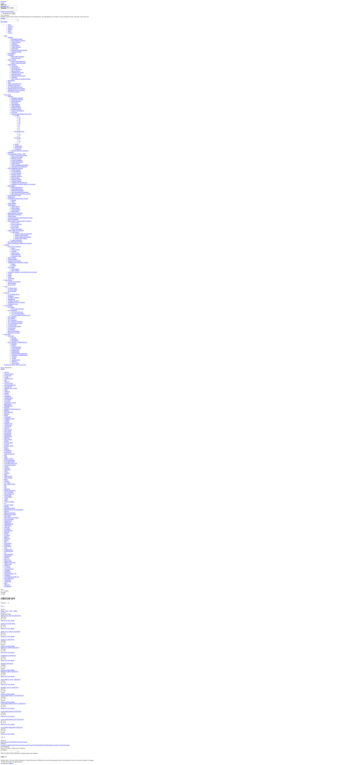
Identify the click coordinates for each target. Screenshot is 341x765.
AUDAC (7, 394)
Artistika (11, 763)
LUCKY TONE (8, 505)
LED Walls (11, 267)
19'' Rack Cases (12, 288)
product (3, 1)
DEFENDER (8, 436)
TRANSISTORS (16, 347)
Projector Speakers (16, 176)
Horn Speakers (15, 178)
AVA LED (7, 401)
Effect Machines (16, 254)
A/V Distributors (12, 310)
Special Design (12, 291)
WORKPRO (8, 586)
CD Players (14, 66)
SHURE (6, 557)
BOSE (6, 415)
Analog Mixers (15, 206)
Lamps (10, 273)
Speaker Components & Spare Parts (21, 114)
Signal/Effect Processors (14, 214)
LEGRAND (7, 495)
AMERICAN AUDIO (10, 388)
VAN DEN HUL (9, 578)
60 (5, 612)
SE (5, 553)
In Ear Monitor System (14, 195)
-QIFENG (14, 361)
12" (19, 122)
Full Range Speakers (17, 99)
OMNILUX (7, 522)
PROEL (6, 540)
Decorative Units (16, 256)
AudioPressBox (8, 398)
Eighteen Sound (8, 446)
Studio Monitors (15, 106)
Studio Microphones (17, 187)
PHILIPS (7, 532)
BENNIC (7, 407)
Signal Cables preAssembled (23, 237)
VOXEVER (7, 581)
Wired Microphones (16, 189)
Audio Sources (12, 64)
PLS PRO (7, 535)
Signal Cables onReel (21, 238)
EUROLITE (7, 452)
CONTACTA (8, 425)
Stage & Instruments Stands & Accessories (20, 243)
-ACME (13, 358)
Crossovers (18, 149)
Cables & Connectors (14, 85)
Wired (13, 202)
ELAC (6, 447)
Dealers (10, 28)
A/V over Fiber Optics (17, 313)
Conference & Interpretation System (18, 198)
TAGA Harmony (9, 569)
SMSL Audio (8, 564)
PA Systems (7, 94)
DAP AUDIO (8, 430)
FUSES (13, 345)
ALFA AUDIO (8, 383)
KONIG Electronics (10, 490)
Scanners (13, 251)
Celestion (7, 422)
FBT (5, 455)
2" (19, 136)
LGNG (6, 498)
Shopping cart (5, 6)
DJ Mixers (11, 296)
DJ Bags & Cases (13, 304)
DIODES (14, 344)
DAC (9, 82)
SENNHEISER (8, 554)
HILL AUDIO (8, 478)
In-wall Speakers (16, 171)
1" (19, 133)
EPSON (6, 449)
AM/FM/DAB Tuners (17, 72)
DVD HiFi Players (16, 69)
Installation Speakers (17, 98)
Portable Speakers (16, 109)
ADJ (5, 380)
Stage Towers (11, 285)
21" (19, 117)
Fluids (9, 277)
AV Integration (8, 305)
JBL (5, 486)
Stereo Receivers (16, 58)
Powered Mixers (16, 210)
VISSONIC (7, 580)
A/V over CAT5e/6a (17, 312)
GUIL (6, 471)
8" (19, 125)
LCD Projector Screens (14, 326)
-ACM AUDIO (15, 360)
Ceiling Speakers (16, 47)
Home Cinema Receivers (18, 61)
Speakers (10, 37)
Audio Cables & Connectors (16, 230)
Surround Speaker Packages (19, 50)
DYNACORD (8, 442)
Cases (6, 286)
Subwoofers (14, 48)
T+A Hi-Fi (7, 567)
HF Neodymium (19, 131)
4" (19, 130)
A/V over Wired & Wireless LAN (20, 315)
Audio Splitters (12, 203)
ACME (6, 377)
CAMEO (7, 420)
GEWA (6, 466)
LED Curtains (15, 270)
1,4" (19, 134)
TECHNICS (14, 340)
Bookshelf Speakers (17, 39)
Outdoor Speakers (16, 52)
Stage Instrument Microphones (20, 192)
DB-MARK (7, 434)
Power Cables (15, 222)
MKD (5, 22)
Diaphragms (18, 146)
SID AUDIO (8, 561)
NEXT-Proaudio (9, 519)
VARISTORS (15, 352)
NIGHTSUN (8, 521)
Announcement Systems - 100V (17, 154)
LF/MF (17, 115)
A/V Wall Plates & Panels (15, 87)
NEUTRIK (7, 516)
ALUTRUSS (8, 386)
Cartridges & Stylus (13, 301)
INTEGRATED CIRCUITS (19, 353)
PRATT (6, 537)
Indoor (13, 264)
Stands (10, 275)
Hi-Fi (5, 36)
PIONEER (14, 339)
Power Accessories (16, 229)
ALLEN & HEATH (10, 385)
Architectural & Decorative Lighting (18, 262)
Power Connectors (16, 224)
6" (19, 126)
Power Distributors (13, 219)
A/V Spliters (11, 318)
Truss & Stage (8, 280)
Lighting (6, 245)
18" (19, 118)
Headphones (11, 80)
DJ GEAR (11, 336)
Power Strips (15, 227)
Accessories (11, 278)
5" (19, 128)
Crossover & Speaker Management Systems (20, 217)
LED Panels (11, 329)
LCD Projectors (12, 325)
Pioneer (6, 533)
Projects (10, 29)
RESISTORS (15, 350)
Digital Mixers (15, 208)
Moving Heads (15, 249)
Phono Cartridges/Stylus (14, 83)
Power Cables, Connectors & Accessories (19, 221)
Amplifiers (11, 55)
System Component (16, 160)
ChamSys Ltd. (8, 423)
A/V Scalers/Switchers (17, 309)
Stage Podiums (12, 283)
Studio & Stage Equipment (15, 213)
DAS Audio (7, 431)
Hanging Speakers (16, 179)
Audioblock (7, 396)
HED (5, 474)
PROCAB (7, 538)
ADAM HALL (8, 378)
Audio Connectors (16, 240)
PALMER (7, 529)
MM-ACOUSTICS (9, 513)
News (9, 31)
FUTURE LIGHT (9, 462)
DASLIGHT (8, 433)
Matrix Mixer (15, 211)
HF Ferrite (18, 138)
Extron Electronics (9, 454)
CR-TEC (6, 428)
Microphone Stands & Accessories (21, 194)
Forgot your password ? (7, 11)
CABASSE (7, 417)
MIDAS (6, 511)
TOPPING (7, 575)
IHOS (6, 479)
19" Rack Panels (12, 289)
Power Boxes (15, 225)
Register (3, 18)
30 (3, 612)
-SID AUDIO (15, 363)
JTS (5, 487)
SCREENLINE (8, 551)
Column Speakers (16, 181)
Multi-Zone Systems (17, 157)
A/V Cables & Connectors (15, 321)
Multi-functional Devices (18, 75)
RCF (5, 541)
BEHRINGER (8, 406)
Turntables (14, 77)
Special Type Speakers (17, 110)
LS (5, 503)
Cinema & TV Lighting (14, 261)
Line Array (14, 112)
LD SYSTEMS (8, 492)
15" (19, 120)
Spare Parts (7, 334)
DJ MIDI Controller (13, 297)
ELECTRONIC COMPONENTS (17, 342)
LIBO (6, 500)
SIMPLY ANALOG (10, 562)
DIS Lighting (8, 439)
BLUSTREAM (8, 412)
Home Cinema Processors (18, 63)
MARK (6, 506)
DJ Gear (6, 293)
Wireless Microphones (17, 190)
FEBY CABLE (8, 458)
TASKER (7, 570)
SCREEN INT (8, 549)
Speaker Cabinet (16, 174)
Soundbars (14, 44)
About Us (10, 26)
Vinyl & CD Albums (13, 91)
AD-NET (7, 382)
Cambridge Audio (9, 418)
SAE (5, 548)
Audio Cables (15, 232)
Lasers (13, 248)
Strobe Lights (15, 253)
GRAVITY (7, 470)
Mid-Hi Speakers (16, 101)
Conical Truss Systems (14, 281)
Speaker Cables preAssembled (23, 233)
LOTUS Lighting (9, 501)
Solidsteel (7, 565)
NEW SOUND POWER (11, 517)
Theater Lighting (12, 259)
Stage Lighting (12, 257)
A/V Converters (12, 320)
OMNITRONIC (8, 524)
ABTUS (6, 372)
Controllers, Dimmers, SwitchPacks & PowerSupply (22, 272)
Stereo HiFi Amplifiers (17, 56)
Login (2, 3)
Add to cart (4, 620)
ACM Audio (7, 375)
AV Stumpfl (7, 399)
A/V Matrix (11, 307)
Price (6, 611)
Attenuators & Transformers (19, 166)
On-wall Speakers (16, 173)
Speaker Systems (16, 107)
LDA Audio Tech (9, 493)
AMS (5, 390)
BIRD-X (6, 410)
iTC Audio (7, 482)
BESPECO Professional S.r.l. (12, 409)
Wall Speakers (15, 45)
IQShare (6, 481)
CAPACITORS (15, 348)
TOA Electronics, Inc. (10, 573)
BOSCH (6, 414)
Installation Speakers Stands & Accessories (23, 184)
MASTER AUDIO (9, 508)
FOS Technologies (9, 460)
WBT (5, 583)
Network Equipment (13, 331)
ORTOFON (7, 525)
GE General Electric (10, 465)
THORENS (7, 572)
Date (11, 611)
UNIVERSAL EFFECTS (11, 577)
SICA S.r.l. (7, 559)
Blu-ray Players (15, 71)
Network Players (16, 74)
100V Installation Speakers (15, 168)
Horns (16, 144)
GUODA (7, 473)
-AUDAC (14, 356)
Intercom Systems (16, 158)
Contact (10, 33)
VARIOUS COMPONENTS (19, 355)
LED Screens (15, 269)
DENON (6, 438)
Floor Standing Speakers (18, 40)
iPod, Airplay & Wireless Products (21, 79)
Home (9, 25)
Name (2, 611)
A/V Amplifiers (12, 317)
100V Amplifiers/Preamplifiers (20, 165)
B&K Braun (7, 404)
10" (19, 123)
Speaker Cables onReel (21, 235)
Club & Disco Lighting (14, 246)
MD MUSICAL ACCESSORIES (13, 509)
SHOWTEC (7, 556)
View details (10, 620)
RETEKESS (7, 543)
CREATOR (7, 426)
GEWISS (7, 468)
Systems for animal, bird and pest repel (15, 364)
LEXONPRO (8, 497)
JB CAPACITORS (9, 484)
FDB (5, 457)
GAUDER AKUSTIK (10, 463)
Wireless (13, 200)
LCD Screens (11, 328)
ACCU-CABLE (9, 374)
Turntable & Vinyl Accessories (16, 90)
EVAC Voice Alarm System (19, 155)
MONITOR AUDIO (10, 514)
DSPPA (6, 441)
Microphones (11, 186)
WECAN (7, 585)
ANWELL (7, 391)
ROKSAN (7, 545)
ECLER (13, 337)
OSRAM (6, 527)
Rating (15, 611)
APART (6, 393)
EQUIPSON (7, 450)
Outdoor (13, 265)
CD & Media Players (14, 294)
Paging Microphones (17, 162)
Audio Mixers (12, 205)
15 (1, 612)
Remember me (7, 13)
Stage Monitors (15, 104)
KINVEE (7, 489)
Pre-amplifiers (12, 53)
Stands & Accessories (14, 333)
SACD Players (15, 68)
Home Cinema (12, 60)
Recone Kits (18, 147)
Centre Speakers (16, 42)
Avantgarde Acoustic (10, 402)
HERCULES (8, 476)
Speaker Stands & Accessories (16, 88)
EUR (2, 22)
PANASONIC (8, 530)
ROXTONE (7, 546)
